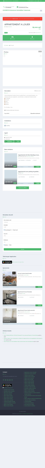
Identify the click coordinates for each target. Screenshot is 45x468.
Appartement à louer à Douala (30, 373)
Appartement (38, 32)
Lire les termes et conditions (29, 405)
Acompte (6, 225)
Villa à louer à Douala (8, 394)
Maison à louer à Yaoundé (8, 405)
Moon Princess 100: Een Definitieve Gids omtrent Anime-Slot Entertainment (18, 341)
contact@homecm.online (8, 0)
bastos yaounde (27, 311)
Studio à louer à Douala (8, 398)
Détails (38, 166)
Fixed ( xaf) (15, 230)
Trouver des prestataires (29, 402)
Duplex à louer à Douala (28, 379)
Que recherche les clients (29, 404)
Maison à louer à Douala (8, 404)
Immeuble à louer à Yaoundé (9, 391)
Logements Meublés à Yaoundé (10, 402)
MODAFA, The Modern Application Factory (26, 413)
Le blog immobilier (27, 401)
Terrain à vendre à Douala (29, 383)
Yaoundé (10, 26)
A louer (15, 166)
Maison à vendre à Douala (29, 389)
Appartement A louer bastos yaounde (26, 310)
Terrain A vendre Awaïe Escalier (25, 273)
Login (36, 0)
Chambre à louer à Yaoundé (29, 376)
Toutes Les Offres (22, 187)
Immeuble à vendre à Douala (29, 386)
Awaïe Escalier (26, 275)
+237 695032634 (16, 0)
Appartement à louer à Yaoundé (30, 372)
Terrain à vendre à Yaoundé (29, 385)
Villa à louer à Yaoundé (8, 392)
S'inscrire (40, 0)
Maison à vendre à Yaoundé (29, 391)
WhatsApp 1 (9, 141)
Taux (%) (5, 233)
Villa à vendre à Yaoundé (8, 397)
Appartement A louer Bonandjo (25, 291)
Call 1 (18, 141)
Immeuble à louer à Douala (9, 389)
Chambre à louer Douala (28, 375)
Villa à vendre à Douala (8, 395)
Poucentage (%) (8, 230)
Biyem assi (28, 156)
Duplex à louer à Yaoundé (29, 378)
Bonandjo (23, 293)
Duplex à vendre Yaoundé (29, 382)
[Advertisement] (22, 3)
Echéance (6, 240)
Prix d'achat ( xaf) (7, 220)
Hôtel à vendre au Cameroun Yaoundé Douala (32, 398)
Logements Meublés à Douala (9, 401)
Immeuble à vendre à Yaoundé (30, 388)
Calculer (22, 249)
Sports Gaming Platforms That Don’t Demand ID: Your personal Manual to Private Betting (21, 335)
